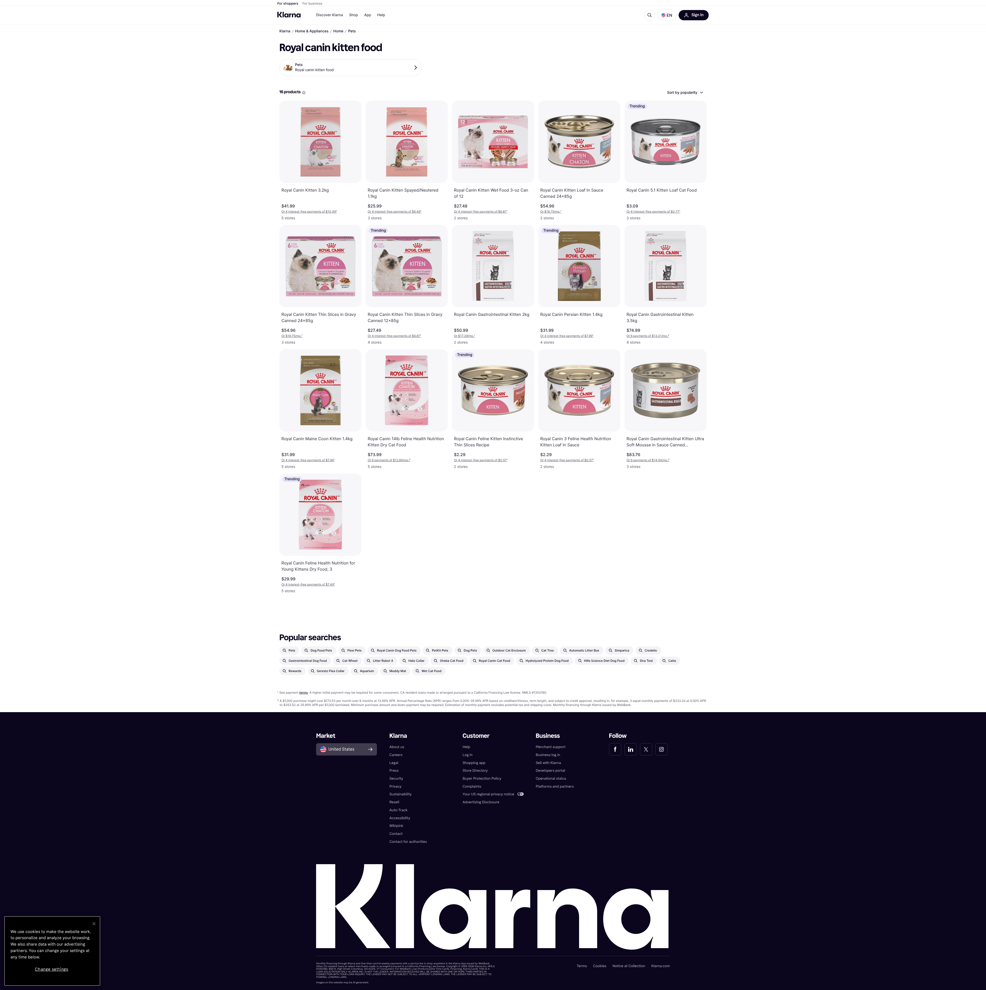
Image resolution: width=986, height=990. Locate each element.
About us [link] (396, 747)
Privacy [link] (395, 786)
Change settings (51, 969)
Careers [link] (395, 755)
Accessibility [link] (399, 818)
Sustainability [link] (400, 794)
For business (312, 4)
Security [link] (396, 778)
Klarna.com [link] (660, 966)
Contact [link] (395, 834)
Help (381, 15)
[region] (52, 951)
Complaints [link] (471, 786)
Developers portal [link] (550, 770)
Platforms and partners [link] (555, 786)
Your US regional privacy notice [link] (488, 794)
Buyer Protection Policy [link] (481, 778)
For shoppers (287, 4)
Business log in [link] (548, 755)
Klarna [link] (398, 736)
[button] (667, 15)
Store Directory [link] (475, 770)
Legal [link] (393, 763)
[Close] (94, 923)
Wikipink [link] (396, 826)
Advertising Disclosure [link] (480, 802)
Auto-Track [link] (398, 810)
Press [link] (394, 770)
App (367, 15)
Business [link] (548, 736)
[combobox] (685, 92)
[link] (615, 749)
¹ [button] (309, 211)
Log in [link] (467, 755)
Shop (353, 15)
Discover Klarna (329, 15)
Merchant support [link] (551, 747)
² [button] (648, 336)
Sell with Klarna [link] (548, 763)
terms (303, 692)
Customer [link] (475, 736)
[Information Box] (304, 93)
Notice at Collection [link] (628, 966)
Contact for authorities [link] (408, 842)
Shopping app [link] (473, 763)
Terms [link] (582, 966)
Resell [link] (394, 802)
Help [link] (466, 747)
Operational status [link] (551, 778)
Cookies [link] (599, 966)
